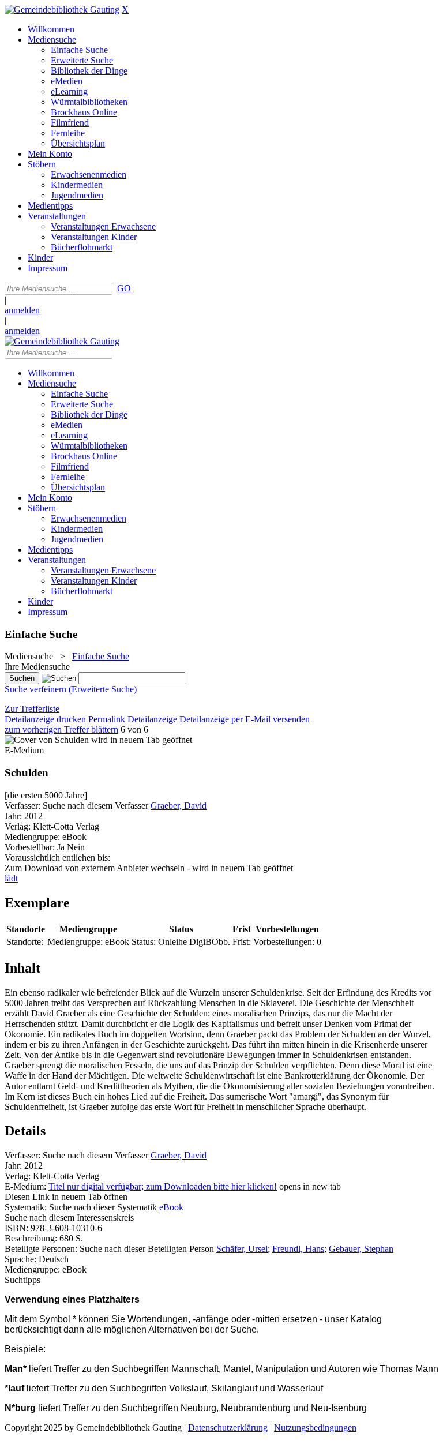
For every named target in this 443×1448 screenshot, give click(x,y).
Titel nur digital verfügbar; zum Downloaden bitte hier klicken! (162, 1186)
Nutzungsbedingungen (315, 1427)
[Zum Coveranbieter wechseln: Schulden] (47, 740)
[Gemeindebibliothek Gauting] (62, 9)
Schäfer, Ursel (242, 1249)
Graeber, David (179, 806)
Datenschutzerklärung (228, 1427)
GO (124, 288)
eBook (171, 1207)
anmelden (22, 310)
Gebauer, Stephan (361, 1249)
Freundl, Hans (298, 1249)
